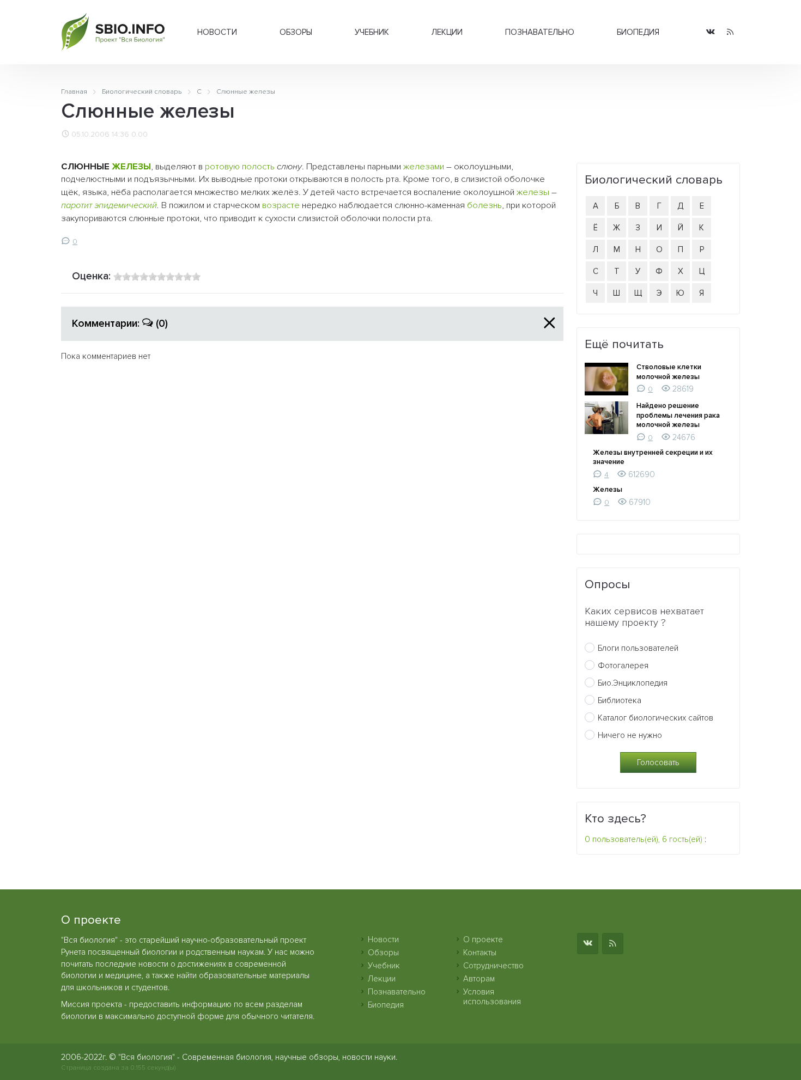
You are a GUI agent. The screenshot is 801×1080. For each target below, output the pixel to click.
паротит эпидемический (109, 205)
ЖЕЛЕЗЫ (131, 166)
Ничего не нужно (630, 735)
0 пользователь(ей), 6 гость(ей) (643, 839)
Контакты (479, 952)
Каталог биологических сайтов (655, 718)
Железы (607, 489)
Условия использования (492, 996)
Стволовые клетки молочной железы (668, 372)
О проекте (483, 939)
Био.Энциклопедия (633, 683)
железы (533, 192)
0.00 (139, 134)
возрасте (281, 205)
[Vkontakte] (710, 32)
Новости (217, 32)
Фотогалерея (623, 665)
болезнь (484, 205)
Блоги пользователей (638, 648)
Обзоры (296, 32)
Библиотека (619, 700)
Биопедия (638, 32)
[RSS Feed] (730, 32)
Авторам (479, 979)
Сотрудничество (493, 966)
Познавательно (539, 32)
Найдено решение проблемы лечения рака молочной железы (678, 415)
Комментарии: (120, 323)
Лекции (447, 32)
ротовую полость (240, 166)
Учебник (372, 32)
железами (423, 166)
